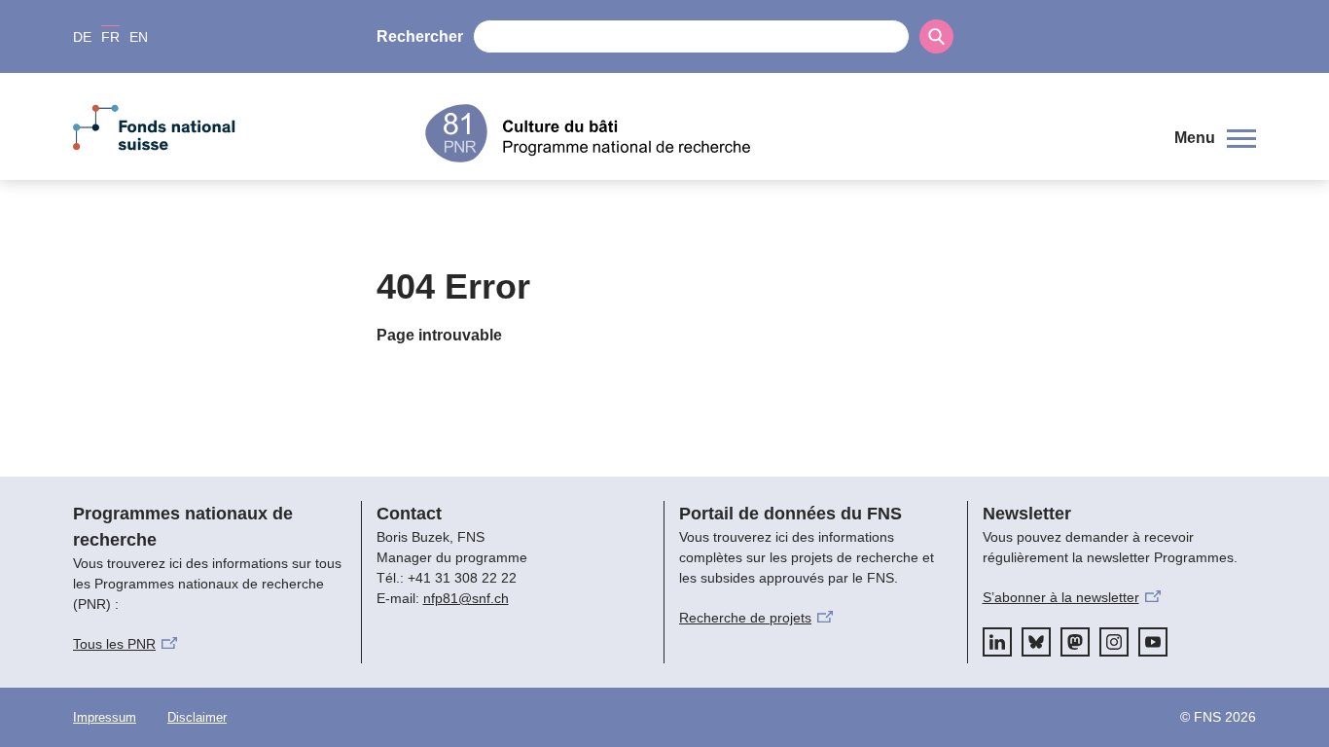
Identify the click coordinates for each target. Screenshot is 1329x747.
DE (82, 37)
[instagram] (1114, 642)
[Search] (936, 36)
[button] (1215, 138)
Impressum (104, 717)
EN (138, 37)
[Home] (785, 133)
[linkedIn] (997, 642)
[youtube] (1152, 642)
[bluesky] (1036, 642)
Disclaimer (197, 717)
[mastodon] (1075, 642)
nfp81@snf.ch (466, 598)
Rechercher (420, 36)
